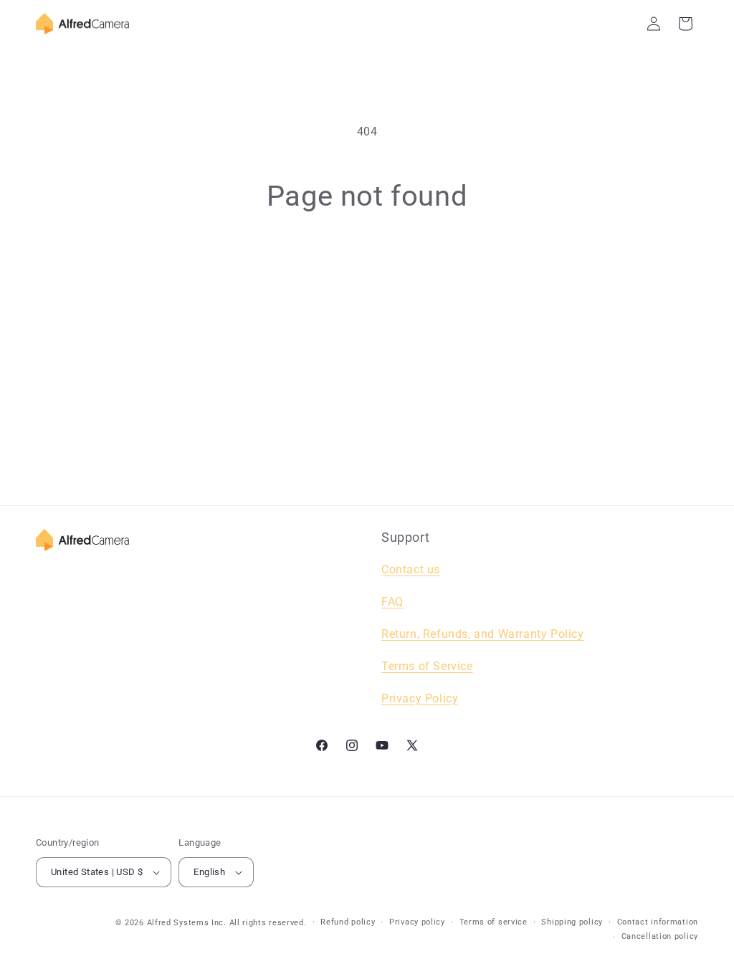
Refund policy (347, 922)
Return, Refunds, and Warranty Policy (482, 634)
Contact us (410, 569)
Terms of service (493, 922)
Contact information (657, 922)
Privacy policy (417, 922)
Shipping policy (572, 922)
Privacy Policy (419, 698)
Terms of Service (427, 666)
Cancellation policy (659, 936)
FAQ (392, 601)
